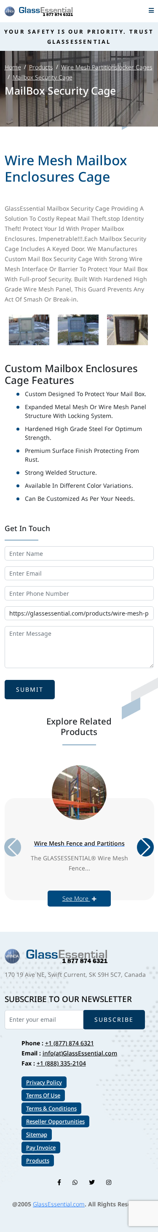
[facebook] (59, 1182)
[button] (145, 847)
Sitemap (36, 1134)
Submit (29, 689)
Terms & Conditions (51, 1108)
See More (76, 898)
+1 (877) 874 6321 (69, 1043)
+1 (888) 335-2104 (61, 1063)
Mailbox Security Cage (42, 77)
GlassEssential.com (59, 1204)
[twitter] (92, 1182)
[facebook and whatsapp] (75, 1182)
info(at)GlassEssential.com (80, 1053)
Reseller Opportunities (55, 1121)
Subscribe (114, 1019)
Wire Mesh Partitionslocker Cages (107, 67)
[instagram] (108, 1182)
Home (13, 67)
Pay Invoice (41, 1147)
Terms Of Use (43, 1095)
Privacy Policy (44, 1082)
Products (41, 67)
